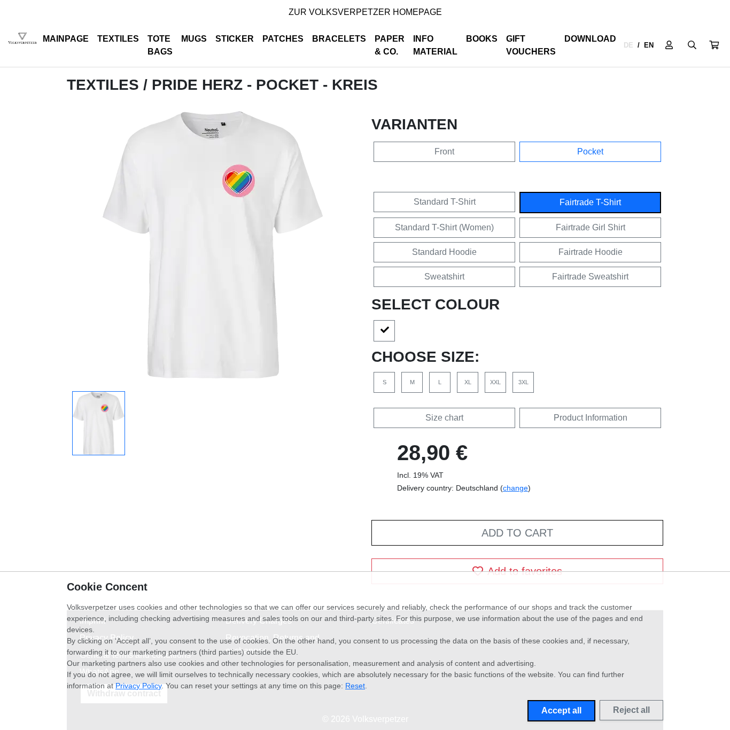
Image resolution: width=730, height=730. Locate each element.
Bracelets (339, 38)
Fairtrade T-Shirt (590, 202)
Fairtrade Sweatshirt (590, 276)
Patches (283, 38)
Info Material (435, 45)
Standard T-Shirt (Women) (444, 227)
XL (467, 382)
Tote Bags (160, 45)
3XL (523, 382)
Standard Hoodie (444, 252)
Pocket (590, 151)
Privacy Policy (138, 685)
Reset (355, 685)
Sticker (234, 38)
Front (444, 151)
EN (649, 45)
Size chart (444, 417)
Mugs (194, 38)
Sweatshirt (444, 276)
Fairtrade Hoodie (590, 252)
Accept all (561, 710)
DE (628, 45)
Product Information (590, 417)
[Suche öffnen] (692, 45)
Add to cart (517, 533)
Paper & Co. (390, 45)
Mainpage (66, 38)
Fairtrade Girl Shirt (590, 227)
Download (590, 38)
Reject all (631, 710)
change (515, 488)
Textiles (118, 38)
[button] (714, 45)
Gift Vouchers (531, 45)
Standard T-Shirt (445, 201)
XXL (495, 382)
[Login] (669, 45)
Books (482, 38)
